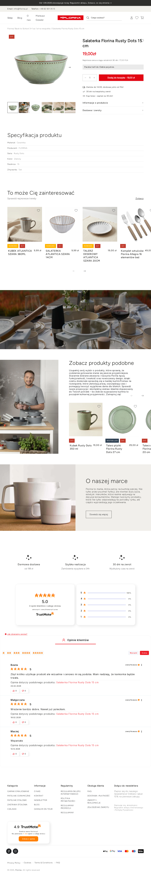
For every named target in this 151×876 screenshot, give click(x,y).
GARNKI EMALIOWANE (18, 791)
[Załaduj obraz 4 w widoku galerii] (47, 107)
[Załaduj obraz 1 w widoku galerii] (12, 107)
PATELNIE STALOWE (17, 800)
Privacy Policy (13, 863)
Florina (10, 28)
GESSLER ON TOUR (43, 809)
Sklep (10, 18)
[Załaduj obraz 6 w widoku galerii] (70, 107)
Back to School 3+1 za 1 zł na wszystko (33, 28)
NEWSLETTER (40, 800)
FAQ (89, 791)
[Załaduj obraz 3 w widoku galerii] (35, 107)
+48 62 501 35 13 (47, 9)
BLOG (37, 804)
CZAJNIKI (12, 809)
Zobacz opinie (28, 839)
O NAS (37, 791)
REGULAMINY (67, 812)
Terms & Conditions (44, 863)
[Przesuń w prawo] (69, 67)
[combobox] (104, 18)
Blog (19, 18)
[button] (6, 634)
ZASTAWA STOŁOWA (17, 804)
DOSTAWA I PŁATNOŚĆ (98, 796)
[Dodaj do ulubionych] (142, 40)
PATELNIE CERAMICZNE (18, 796)
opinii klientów (45, 606)
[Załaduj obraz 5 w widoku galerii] (58, 107)
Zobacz (140, 198)
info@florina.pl (21, 9)
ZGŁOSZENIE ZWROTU (98, 807)
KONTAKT (38, 796)
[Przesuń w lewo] (76, 271)
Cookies (27, 863)
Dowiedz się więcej (99, 514)
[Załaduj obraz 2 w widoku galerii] (24, 107)
